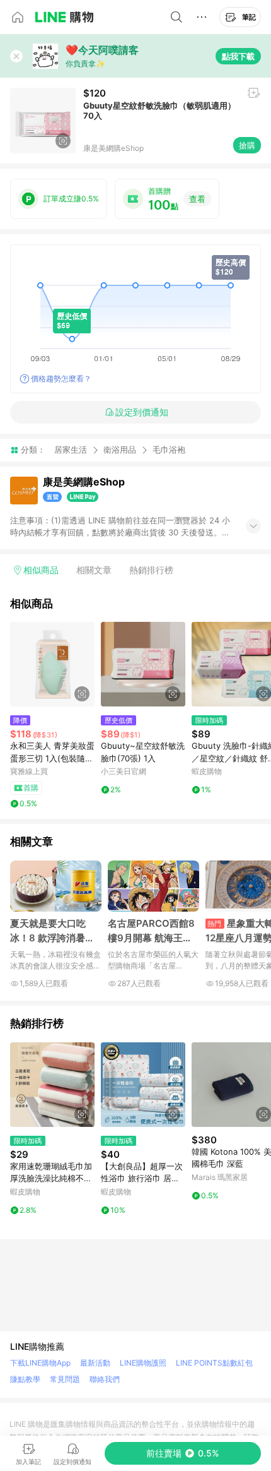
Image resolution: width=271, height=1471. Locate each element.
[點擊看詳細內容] (52, 664)
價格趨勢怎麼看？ (61, 378)
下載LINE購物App (40, 1362)
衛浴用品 (119, 449)
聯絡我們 (104, 1379)
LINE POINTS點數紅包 (214, 1362)
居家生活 (70, 449)
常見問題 (65, 1379)
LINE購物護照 (143, 1362)
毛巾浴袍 (169, 450)
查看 (197, 199)
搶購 (247, 145)
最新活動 (95, 1362)
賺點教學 (25, 1379)
